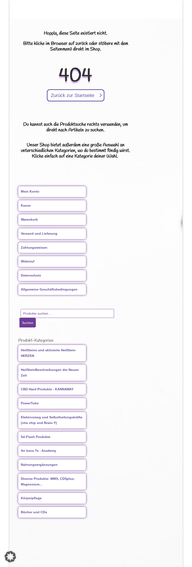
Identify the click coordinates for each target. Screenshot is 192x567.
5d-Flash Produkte (35, 437)
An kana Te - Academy (38, 450)
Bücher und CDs (34, 512)
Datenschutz (31, 275)
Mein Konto (30, 191)
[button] (10, 556)
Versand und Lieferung (39, 233)
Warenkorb (29, 219)
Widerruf (27, 261)
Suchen (27, 323)
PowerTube (30, 403)
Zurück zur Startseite (72, 95)
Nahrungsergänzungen (39, 465)
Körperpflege (31, 498)
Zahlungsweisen (34, 247)
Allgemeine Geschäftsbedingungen (49, 289)
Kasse (26, 205)
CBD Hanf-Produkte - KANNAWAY (47, 389)
